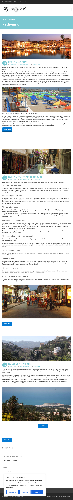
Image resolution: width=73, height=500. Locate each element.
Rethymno (26, 65)
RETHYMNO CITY (17, 62)
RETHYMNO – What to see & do (25, 176)
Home (4, 19)
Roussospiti (26, 366)
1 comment (37, 366)
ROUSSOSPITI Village (19, 363)
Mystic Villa (13, 65)
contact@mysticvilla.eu (22, 1)
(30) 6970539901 (8, 1)
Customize (12, 492)
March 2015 (7, 472)
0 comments (36, 65)
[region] (25, 485)
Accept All (37, 492)
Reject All (25, 492)
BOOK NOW (7, 129)
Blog (21, 65)
